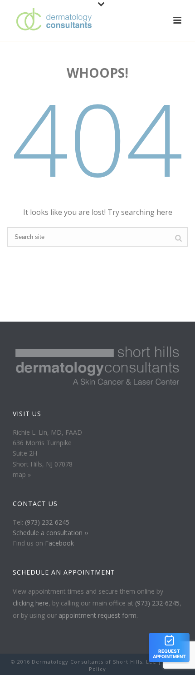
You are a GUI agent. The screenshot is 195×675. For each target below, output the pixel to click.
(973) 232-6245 (47, 522)
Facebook (59, 543)
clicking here (31, 603)
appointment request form (97, 615)
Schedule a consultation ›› (50, 532)
